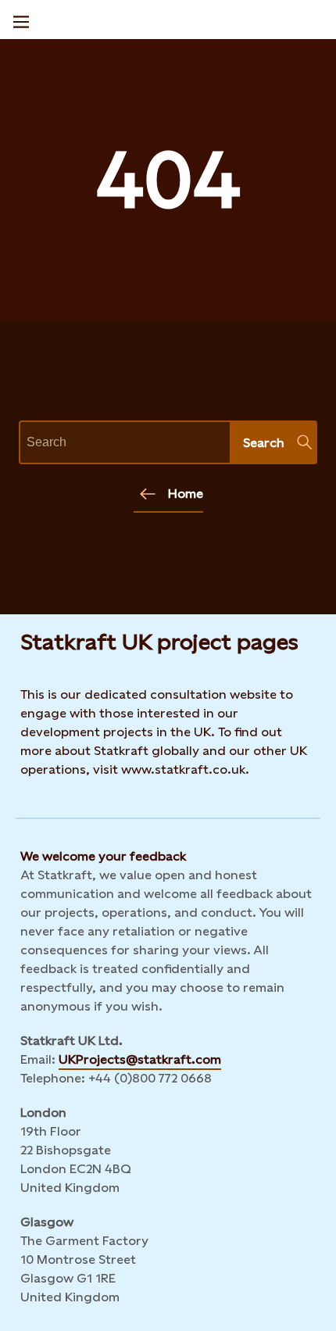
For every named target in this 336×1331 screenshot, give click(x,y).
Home (185, 493)
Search (263, 442)
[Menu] (21, 19)
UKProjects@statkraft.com (140, 1059)
